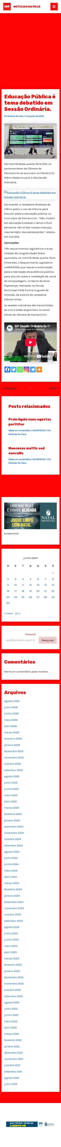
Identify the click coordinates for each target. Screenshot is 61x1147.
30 (8, 603)
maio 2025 (10, 795)
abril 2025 (10, 801)
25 (22, 597)
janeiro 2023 (12, 971)
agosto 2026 (12, 701)
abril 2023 (10, 952)
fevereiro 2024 (13, 889)
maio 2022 (10, 1021)
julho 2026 (11, 707)
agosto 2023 (12, 927)
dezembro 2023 (14, 902)
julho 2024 (11, 858)
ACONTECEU (39, 430)
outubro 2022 (12, 989)
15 (53, 584)
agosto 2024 (11, 851)
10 (15, 584)
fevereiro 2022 (13, 1040)
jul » (18, 613)
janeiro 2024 (12, 895)
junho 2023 (11, 939)
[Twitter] (14, 369)
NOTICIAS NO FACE (27, 6)
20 (38, 591)
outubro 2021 (12, 1065)
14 (45, 584)
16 (8, 591)
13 (38, 584)
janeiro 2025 (12, 820)
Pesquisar (30, 634)
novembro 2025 (14, 757)
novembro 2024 (14, 832)
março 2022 (11, 1033)
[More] (39, 369)
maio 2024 (10, 870)
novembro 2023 (14, 908)
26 (30, 597)
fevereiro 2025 (13, 814)
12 (30, 584)
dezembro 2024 (13, 826)
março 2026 (11, 732)
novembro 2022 (14, 983)
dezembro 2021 (13, 1052)
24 (15, 597)
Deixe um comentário (19, 430)
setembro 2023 (13, 920)
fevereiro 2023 (13, 964)
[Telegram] (33, 369)
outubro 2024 (12, 839)
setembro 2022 (13, 996)
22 (53, 591)
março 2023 (11, 958)
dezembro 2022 (13, 977)
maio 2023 (11, 946)
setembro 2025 (13, 770)
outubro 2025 (12, 763)
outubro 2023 (12, 914)
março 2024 (11, 883)
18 (23, 591)
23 (8, 597)
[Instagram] (26, 369)
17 (15, 591)
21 (45, 591)
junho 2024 (11, 864)
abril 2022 (10, 1027)
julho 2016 (10, 1084)
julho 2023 (11, 933)
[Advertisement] (30, 45)
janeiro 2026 (12, 745)
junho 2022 (11, 1014)
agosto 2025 (11, 776)
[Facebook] (7, 369)
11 (23, 584)
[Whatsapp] (20, 369)
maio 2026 (11, 719)
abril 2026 (10, 726)
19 (30, 591)
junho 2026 (11, 713)
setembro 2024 (13, 845)
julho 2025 (11, 782)
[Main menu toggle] (54, 6)
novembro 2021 (13, 1058)
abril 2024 (10, 876)
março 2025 (11, 807)
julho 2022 (11, 1008)
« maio (8, 613)
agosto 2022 (11, 1002)
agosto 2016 (11, 1077)
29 (53, 597)
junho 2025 (11, 788)
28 (45, 597)
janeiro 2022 (12, 1046)
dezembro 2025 (13, 751)
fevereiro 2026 (13, 738)
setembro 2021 (13, 1071)
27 (38, 597)
